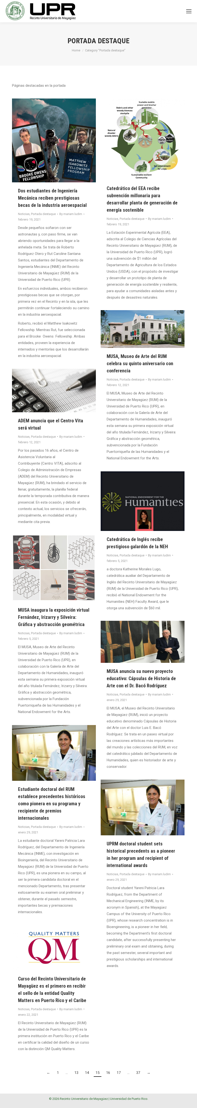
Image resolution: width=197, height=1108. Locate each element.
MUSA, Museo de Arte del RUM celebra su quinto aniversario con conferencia (140, 363)
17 (119, 1073)
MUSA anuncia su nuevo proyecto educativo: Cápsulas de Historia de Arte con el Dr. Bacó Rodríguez (141, 678)
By (70, 214)
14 (87, 1073)
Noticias (24, 214)
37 (138, 1073)
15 (97, 1073)
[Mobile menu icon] (188, 11)
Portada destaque (43, 214)
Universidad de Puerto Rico (129, 1099)
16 (108, 1073)
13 (76, 1073)
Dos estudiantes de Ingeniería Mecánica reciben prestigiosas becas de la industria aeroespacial (52, 198)
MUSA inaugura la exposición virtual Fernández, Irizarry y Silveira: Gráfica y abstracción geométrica (53, 617)
